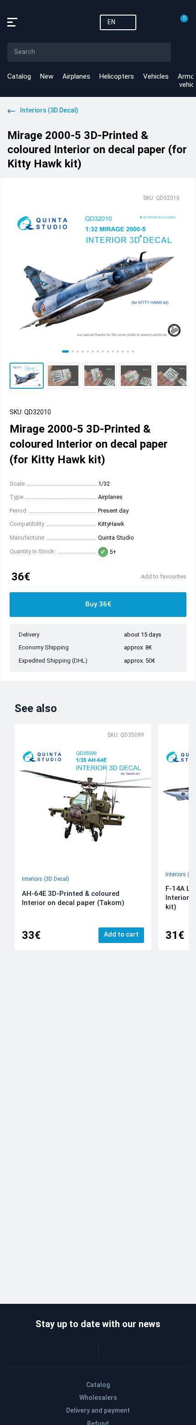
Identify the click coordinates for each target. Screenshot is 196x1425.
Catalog (19, 76)
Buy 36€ (98, 604)
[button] (27, 376)
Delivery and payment (98, 1410)
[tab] (65, 351)
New (46, 76)
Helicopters (116, 76)
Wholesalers (98, 1397)
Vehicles (156, 76)
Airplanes (76, 76)
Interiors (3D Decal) (45, 879)
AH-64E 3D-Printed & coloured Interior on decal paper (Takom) (73, 898)
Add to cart (121, 934)
